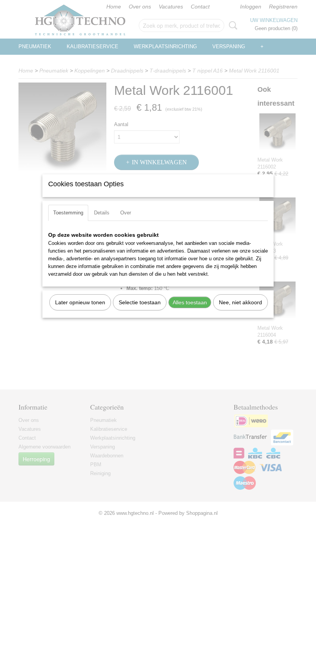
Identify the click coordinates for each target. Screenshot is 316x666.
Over (125, 213)
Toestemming (68, 213)
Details (101, 213)
